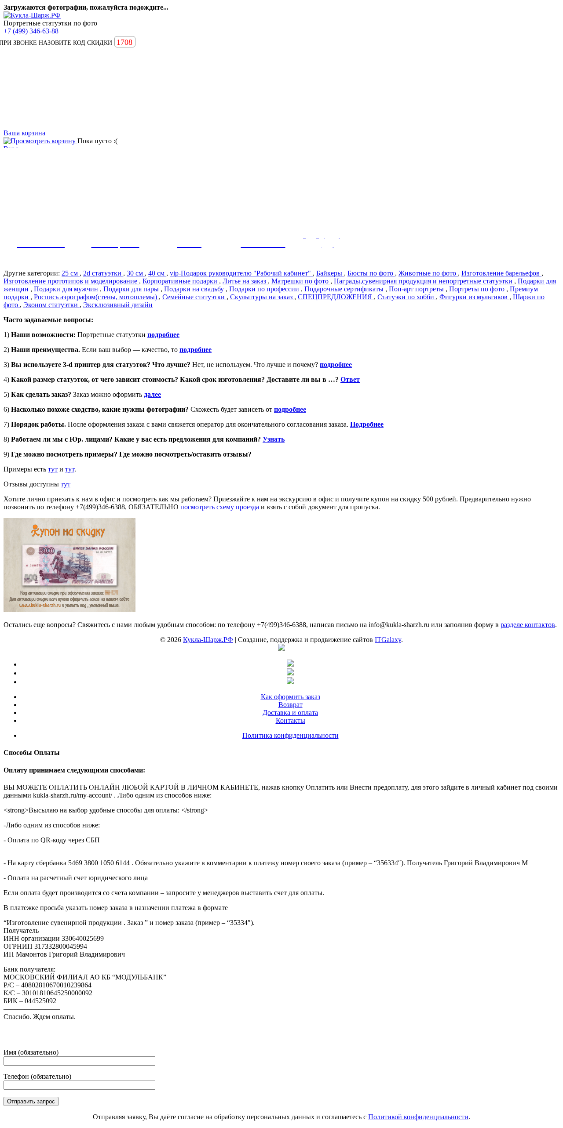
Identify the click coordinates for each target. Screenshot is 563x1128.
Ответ (350, 379)
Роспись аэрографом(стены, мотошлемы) (96, 297)
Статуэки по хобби (406, 297)
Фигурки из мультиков (474, 297)
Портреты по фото (477, 289)
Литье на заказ (245, 281)
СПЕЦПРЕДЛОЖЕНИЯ (336, 297)
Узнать (274, 439)
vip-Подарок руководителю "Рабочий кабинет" (241, 273)
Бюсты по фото (371, 273)
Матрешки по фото (300, 281)
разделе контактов (528, 624)
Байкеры (330, 273)
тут (53, 469)
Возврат (290, 704)
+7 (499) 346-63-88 (31, 31)
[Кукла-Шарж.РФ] (32, 15)
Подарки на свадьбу (195, 289)
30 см (136, 273)
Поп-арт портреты (417, 289)
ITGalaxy (388, 639)
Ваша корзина (24, 133)
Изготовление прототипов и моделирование (71, 281)
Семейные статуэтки (194, 297)
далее (152, 394)
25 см (71, 273)
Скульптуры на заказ (262, 297)
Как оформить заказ (290, 696)
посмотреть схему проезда (219, 507)
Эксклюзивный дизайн (118, 304)
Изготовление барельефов (501, 273)
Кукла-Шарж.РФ (208, 639)
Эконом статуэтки (51, 304)
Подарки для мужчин (67, 289)
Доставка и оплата (290, 712)
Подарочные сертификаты (344, 289)
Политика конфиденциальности (290, 735)
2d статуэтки (103, 273)
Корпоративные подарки (181, 281)
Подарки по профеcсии (265, 289)
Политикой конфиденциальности (418, 1117)
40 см (157, 273)
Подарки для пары (132, 289)
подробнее (163, 334)
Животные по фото (428, 273)
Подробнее (367, 424)
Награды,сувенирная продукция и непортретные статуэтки (424, 281)
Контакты (290, 720)
